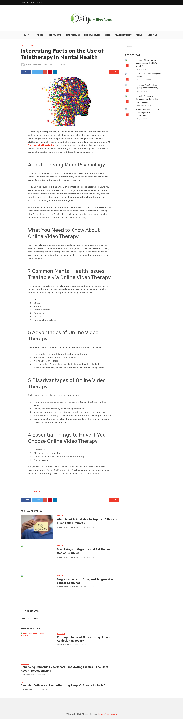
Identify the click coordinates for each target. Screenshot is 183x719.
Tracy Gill (27, 690)
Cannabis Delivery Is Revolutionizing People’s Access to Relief (63, 685)
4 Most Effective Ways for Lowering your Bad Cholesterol (147, 112)
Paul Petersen (34, 64)
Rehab (139, 35)
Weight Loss (154, 35)
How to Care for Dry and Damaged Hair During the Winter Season (147, 99)
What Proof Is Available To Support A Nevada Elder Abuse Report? (87, 521)
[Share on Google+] (45, 72)
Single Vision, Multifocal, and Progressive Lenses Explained (85, 581)
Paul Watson (28, 675)
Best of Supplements (68, 527)
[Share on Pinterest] (50, 72)
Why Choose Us (36, 2)
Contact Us (25, 2)
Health (26, 35)
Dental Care (55, 35)
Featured (25, 45)
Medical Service (92, 35)
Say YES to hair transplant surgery (148, 75)
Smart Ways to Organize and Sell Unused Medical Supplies (84, 551)
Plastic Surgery (123, 35)
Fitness (39, 35)
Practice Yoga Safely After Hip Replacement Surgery (148, 86)
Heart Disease (73, 35)
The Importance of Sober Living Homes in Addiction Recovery (85, 639)
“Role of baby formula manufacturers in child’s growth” (146, 63)
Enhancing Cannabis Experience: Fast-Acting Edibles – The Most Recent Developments (64, 668)
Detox (107, 35)
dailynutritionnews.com (107, 714)
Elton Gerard (65, 645)
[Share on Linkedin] (55, 72)
